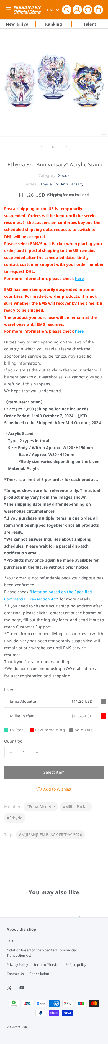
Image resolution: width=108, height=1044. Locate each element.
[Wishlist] (87, 9)
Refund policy (75, 964)
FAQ (10, 941)
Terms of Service (47, 964)
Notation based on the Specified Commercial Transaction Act (42, 953)
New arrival (18, 24)
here (79, 278)
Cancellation (39, 973)
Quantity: (13, 741)
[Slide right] (66, 147)
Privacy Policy (17, 964)
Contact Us (15, 973)
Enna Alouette (51, 701)
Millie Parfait (51, 716)
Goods (64, 175)
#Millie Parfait (76, 806)
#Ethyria (14, 817)
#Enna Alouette (40, 806)
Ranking (53, 24)
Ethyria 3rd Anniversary (60, 184)
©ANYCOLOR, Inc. (21, 1027)
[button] (66, 9)
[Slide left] (42, 147)
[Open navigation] (9, 9)
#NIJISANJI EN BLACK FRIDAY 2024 (50, 834)
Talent (90, 24)
